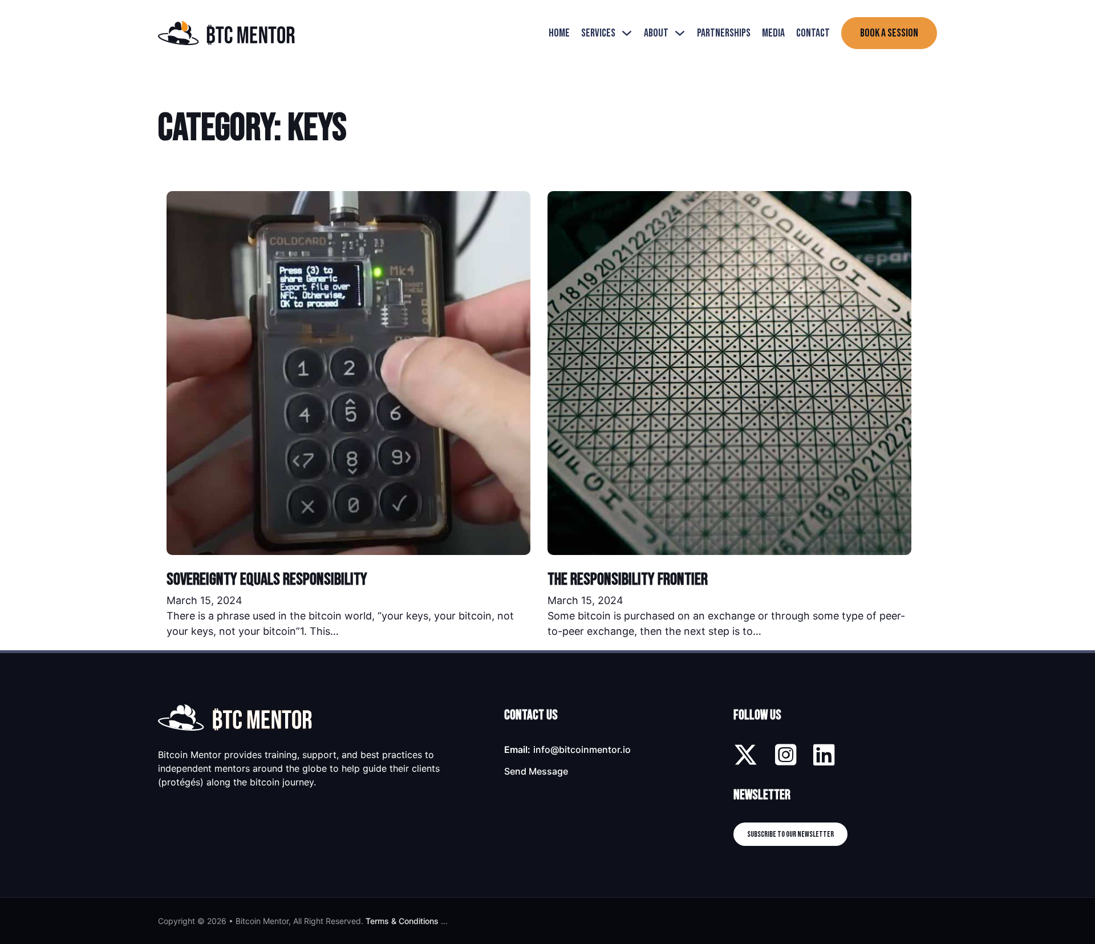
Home (559, 33)
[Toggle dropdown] (626, 33)
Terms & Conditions (402, 921)
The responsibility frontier (628, 579)
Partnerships (724, 33)
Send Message (536, 771)
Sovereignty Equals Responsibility (267, 579)
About (656, 33)
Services (598, 33)
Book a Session (889, 33)
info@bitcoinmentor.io (582, 749)
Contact (813, 33)
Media (773, 33)
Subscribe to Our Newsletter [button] (790, 834)
